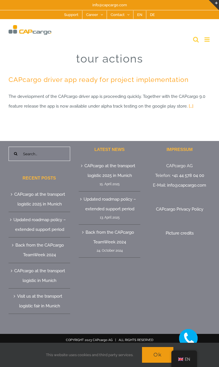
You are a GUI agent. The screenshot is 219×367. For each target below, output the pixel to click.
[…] (191, 106)
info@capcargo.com (109, 5)
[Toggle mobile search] (196, 40)
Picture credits (180, 233)
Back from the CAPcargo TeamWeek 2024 (39, 250)
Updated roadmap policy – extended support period (39, 224)
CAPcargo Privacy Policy (179, 209)
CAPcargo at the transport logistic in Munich (39, 275)
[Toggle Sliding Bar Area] (214, 5)
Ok (157, 355)
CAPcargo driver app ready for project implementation (98, 79)
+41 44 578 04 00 (188, 175)
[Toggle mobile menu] (207, 40)
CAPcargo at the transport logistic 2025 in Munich (39, 199)
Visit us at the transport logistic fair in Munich (39, 301)
